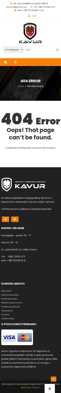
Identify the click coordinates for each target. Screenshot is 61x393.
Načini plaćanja (9, 298)
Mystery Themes (31, 387)
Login (34, 15)
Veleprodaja (7, 318)
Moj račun (6, 290)
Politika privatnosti (10, 306)
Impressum (7, 310)
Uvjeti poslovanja (10, 294)
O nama (5, 314)
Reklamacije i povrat (11, 302)
